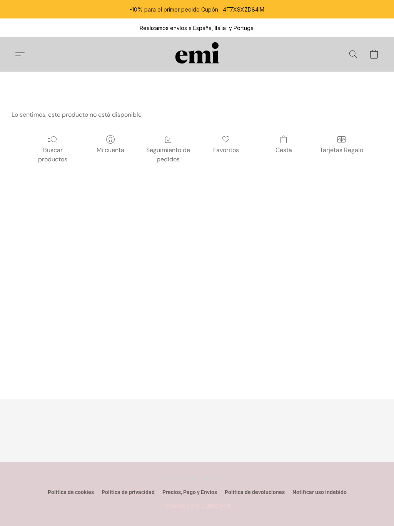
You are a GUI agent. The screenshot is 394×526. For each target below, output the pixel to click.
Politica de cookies (71, 492)
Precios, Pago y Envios (189, 492)
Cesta (283, 150)
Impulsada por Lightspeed (197, 505)
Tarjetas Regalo (341, 150)
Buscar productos (52, 154)
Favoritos (226, 150)
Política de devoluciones (255, 492)
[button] (197, 54)
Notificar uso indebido (319, 492)
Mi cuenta (110, 150)
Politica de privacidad (128, 492)
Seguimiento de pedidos (168, 154)
